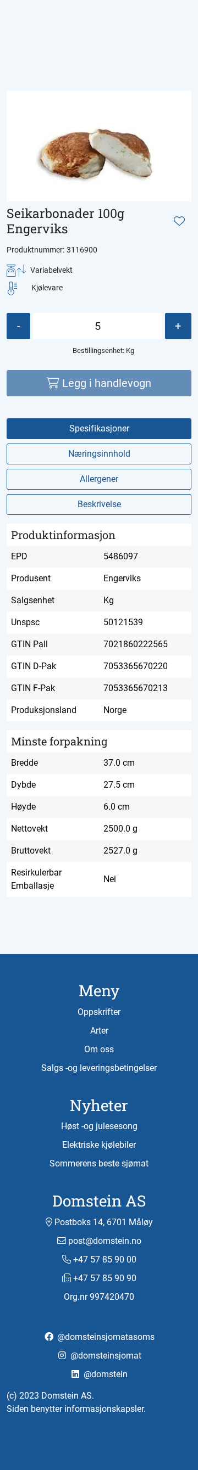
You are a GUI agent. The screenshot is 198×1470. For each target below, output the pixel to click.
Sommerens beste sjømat (99, 1163)
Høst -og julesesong (99, 1126)
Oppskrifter (99, 1012)
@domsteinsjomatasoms (105, 1337)
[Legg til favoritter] (179, 221)
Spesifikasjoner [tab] (99, 428)
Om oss (99, 1049)
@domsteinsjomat (104, 1355)
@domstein (104, 1374)
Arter (99, 1030)
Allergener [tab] (99, 479)
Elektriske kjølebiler (99, 1145)
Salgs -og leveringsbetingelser (99, 1068)
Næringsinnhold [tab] (99, 453)
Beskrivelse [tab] (99, 504)
